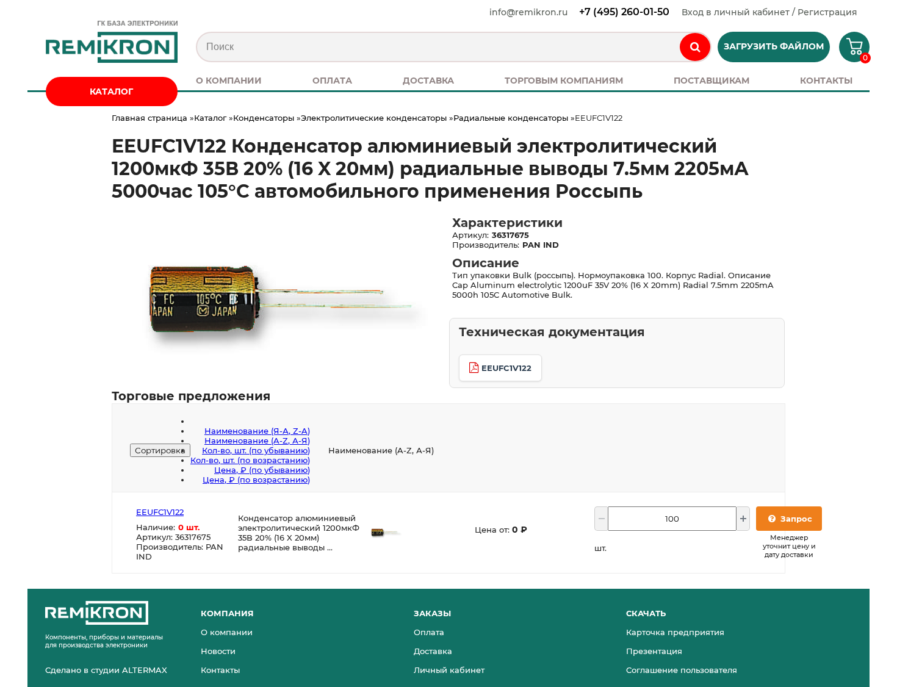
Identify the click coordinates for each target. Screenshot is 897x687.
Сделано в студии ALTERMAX (106, 670)
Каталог (210, 118)
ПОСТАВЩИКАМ (711, 80)
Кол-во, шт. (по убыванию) (256, 450)
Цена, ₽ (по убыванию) (262, 470)
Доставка (433, 651)
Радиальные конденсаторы (510, 118)
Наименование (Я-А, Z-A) (257, 431)
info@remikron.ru (528, 12)
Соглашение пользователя (681, 670)
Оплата (429, 632)
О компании (227, 632)
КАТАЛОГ (111, 91)
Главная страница (149, 118)
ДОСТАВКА (428, 80)
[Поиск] (695, 47)
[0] (849, 51)
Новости (218, 651)
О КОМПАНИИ (229, 80)
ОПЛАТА (332, 80)
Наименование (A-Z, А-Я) (257, 440)
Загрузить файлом (774, 46)
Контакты (220, 670)
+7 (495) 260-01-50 (624, 12)
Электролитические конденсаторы (374, 118)
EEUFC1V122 (506, 368)
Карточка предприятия (675, 632)
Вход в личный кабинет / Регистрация (769, 12)
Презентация (654, 651)
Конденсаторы (263, 118)
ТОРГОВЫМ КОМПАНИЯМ (564, 80)
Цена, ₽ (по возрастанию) (256, 479)
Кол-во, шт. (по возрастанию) (250, 460)
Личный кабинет (449, 670)
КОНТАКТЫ (826, 80)
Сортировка (160, 450)
